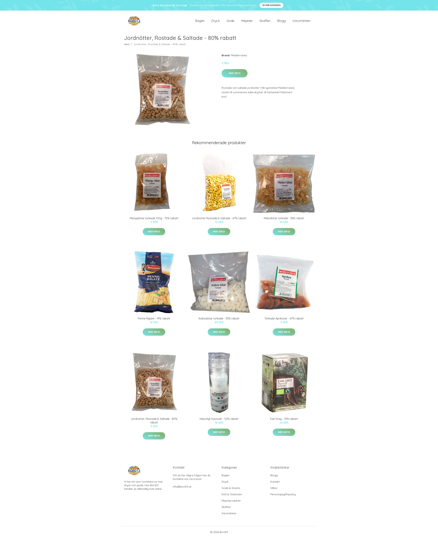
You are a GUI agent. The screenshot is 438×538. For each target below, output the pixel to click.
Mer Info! (235, 73)
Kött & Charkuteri (232, 494)
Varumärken (301, 21)
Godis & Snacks (231, 488)
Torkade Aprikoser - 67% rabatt (284, 318)
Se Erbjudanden (271, 5)
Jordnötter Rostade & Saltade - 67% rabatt (219, 218)
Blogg (281, 21)
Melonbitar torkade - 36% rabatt (284, 218)
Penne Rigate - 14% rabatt (154, 318)
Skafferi (265, 21)
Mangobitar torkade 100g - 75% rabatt (154, 218)
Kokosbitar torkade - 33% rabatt (219, 318)
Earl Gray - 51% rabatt (284, 419)
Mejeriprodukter (231, 500)
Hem (127, 44)
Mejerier (247, 21)
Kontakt (275, 481)
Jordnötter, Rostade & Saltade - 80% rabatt (154, 420)
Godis (230, 21)
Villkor (274, 488)
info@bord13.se (182, 486)
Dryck (215, 21)
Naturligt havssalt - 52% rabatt (219, 419)
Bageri (199, 21)
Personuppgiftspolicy (283, 494)
